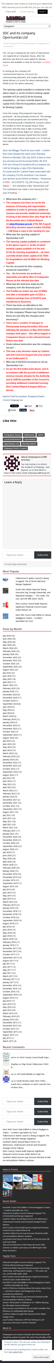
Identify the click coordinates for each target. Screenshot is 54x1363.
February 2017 (9, 979)
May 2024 (7, 710)
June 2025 (7, 676)
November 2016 (10, 988)
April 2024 (7, 713)
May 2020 (7, 858)
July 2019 (7, 889)
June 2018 (7, 929)
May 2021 (7, 821)
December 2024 (10, 694)
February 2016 (9, 1016)
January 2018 (8, 945)
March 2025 (8, 685)
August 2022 (8, 775)
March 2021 (8, 827)
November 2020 (10, 840)
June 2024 (7, 707)
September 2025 (10, 666)
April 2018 (7, 936)
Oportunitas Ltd (11, 443)
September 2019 (10, 883)
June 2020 (7, 855)
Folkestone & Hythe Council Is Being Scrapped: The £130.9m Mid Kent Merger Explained (32, 581)
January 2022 (8, 796)
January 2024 (8, 722)
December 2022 (10, 762)
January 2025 (8, 691)
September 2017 (10, 957)
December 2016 (10, 985)
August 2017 (8, 960)
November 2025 (10, 660)
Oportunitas (30, 439)
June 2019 (7, 892)
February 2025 (9, 688)
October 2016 (9, 991)
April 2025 (7, 682)
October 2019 (9, 880)
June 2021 (7, 818)
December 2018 (10, 911)
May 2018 (7, 933)
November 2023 (10, 728)
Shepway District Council (15, 448)
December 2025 (10, 657)
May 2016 (7, 1007)
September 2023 (10, 734)
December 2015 (10, 1022)
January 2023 (8, 759)
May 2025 (7, 679)
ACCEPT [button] (42, 11)
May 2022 (7, 784)
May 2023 (7, 747)
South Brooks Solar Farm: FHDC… (31, 1081)
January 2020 (8, 871)
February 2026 (9, 651)
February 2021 (9, 830)
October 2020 (9, 843)
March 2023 (8, 753)
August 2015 (8, 1035)
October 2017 (9, 954)
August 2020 (8, 849)
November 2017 (10, 951)
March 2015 (8, 1041)
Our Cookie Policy (16, 1352)
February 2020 (9, 867)
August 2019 (8, 886)
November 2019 (10, 877)
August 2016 (8, 997)
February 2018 (9, 942)
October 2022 (9, 768)
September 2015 (10, 1031)
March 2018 (8, 939)
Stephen (14, 1064)
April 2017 (7, 973)
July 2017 (7, 963)
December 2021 (10, 799)
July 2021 (7, 815)
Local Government (12, 439)
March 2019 (8, 902)
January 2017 (8, 982)
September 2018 (10, 920)
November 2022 (10, 765)
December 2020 (10, 836)
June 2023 (7, 744)
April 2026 (7, 645)
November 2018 (10, 914)
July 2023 (7, 741)
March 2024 (8, 716)
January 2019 (8, 908)
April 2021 (7, 824)
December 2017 (10, 948)
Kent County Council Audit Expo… (35, 1057)
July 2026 (7, 635)
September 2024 (10, 704)
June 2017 (7, 967)
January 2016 (8, 1019)
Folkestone (29, 435)
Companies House (12, 435)
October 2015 (9, 1028)
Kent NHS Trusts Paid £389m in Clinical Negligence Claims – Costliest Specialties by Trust (33, 618)
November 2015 (10, 1025)
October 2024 (9, 700)
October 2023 (9, 731)
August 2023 (8, 738)
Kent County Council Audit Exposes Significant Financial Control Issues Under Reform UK (31, 606)
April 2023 (7, 750)
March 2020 (8, 864)
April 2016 (7, 1010)
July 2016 (7, 1001)
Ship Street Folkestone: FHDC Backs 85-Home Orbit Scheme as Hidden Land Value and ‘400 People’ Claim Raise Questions (25, 1247)
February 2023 (9, 756)
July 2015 (7, 1038)
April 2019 (7, 898)
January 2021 (8, 833)
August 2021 (8, 812)
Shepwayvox (43, 43)
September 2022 (10, 772)
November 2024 (10, 697)
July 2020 (7, 852)
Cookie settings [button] (27, 11)
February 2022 (9, 793)
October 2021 (9, 806)
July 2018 (7, 926)
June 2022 (7, 781)
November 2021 (10, 802)
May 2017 (7, 970)
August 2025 (8, 669)
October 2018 (9, 917)
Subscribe (43, 554)
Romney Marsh (29, 443)
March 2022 (8, 790)
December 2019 (10, 874)
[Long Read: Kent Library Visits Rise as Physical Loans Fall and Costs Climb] (17, 1188)
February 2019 (9, 905)
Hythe (40, 435)
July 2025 (7, 673)
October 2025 (9, 663)
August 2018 (8, 923)
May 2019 (7, 895)
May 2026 (7, 642)
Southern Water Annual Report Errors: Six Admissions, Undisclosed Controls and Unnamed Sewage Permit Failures (24, 1144)
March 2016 (8, 1013)
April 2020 (7, 861)
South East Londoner (20, 1084)
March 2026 (8, 648)
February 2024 (9, 719)
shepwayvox (31, 43)
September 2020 (10, 846)
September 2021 (10, 809)
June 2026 (7, 638)
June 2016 (7, 1004)
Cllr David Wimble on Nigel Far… (31, 1074)
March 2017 (8, 976)
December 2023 (10, 725)
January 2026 (8, 654)
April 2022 (7, 787)
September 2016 (10, 994)
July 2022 (7, 778)
